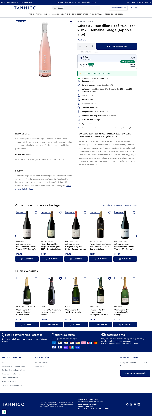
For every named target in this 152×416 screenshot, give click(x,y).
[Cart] (135, 8)
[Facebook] (127, 404)
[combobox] (74, 8)
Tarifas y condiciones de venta (13, 366)
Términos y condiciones (11, 374)
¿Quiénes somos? (41, 362)
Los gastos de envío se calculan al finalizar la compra (76, 2)
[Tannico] (25, 7)
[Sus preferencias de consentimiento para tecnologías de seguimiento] (4, 412)
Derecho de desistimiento (12, 385)
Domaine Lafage (85, 21)
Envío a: (8, 2)
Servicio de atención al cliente (13, 370)
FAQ (3, 362)
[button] (96, 8)
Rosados (55, 14)
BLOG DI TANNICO (144, 2)
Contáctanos (39, 366)
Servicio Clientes (11, 358)
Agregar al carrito (117, 46)
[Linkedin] (138, 404)
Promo (31, 14)
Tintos (39, 14)
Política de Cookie (9, 381)
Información (42, 358)
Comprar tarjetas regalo (135, 373)
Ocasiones (119, 14)
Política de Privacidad (10, 378)
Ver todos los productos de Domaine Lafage (120, 205)
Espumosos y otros (80, 14)
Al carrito (28, 259)
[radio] (107, 58)
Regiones (109, 14)
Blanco (46, 14)
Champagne (65, 14)
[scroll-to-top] (147, 404)
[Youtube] (134, 404)
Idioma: (25, 2)
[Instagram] (131, 404)
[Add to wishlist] (71, 22)
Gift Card (131, 2)
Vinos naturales (96, 14)
